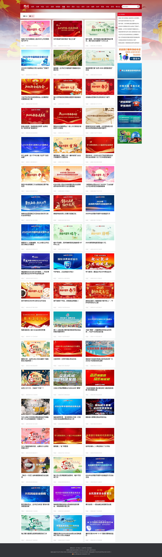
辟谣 (112, 7)
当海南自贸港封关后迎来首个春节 (127, 40)
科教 (107, 7)
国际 (73, 7)
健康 (92, 7)
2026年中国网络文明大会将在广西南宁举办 (129, 26)
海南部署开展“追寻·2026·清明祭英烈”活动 (129, 32)
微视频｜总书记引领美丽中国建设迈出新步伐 (129, 29)
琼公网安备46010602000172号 (81, 554)
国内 (68, 7)
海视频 (58, 7)
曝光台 (118, 7)
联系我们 (89, 548)
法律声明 (84, 548)
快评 (97, 7)
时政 (42, 7)
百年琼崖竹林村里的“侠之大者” (126, 21)
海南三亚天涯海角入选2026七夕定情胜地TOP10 (129, 18)
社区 (47, 7)
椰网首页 (72, 548)
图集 (102, 7)
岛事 (37, 7)
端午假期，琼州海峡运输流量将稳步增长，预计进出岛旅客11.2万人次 (129, 23)
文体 (87, 7)
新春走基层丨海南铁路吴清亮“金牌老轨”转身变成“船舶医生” (129, 43)
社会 (78, 7)
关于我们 (78, 548)
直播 (52, 7)
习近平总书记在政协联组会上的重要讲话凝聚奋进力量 (129, 34)
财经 (83, 7)
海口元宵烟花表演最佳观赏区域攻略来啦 (129, 37)
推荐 (32, 7)
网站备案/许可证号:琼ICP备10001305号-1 (100, 552)
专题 (63, 7)
